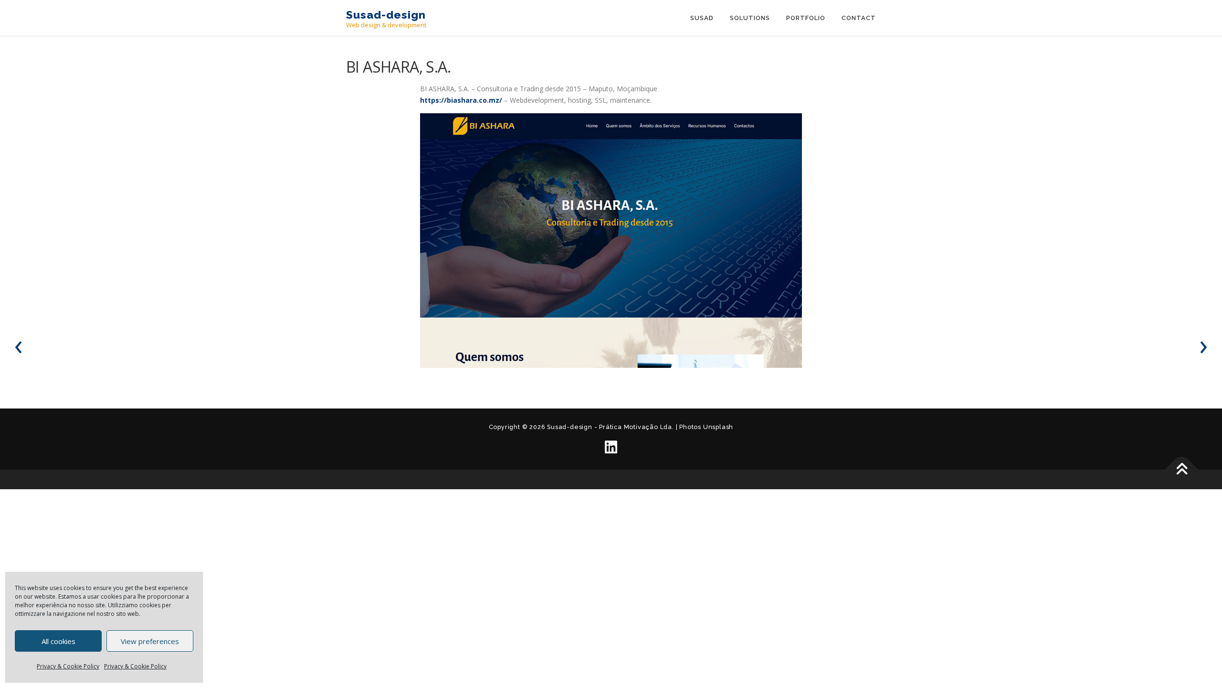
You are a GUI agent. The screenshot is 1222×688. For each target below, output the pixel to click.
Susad (702, 18)
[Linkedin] (611, 447)
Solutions (750, 18)
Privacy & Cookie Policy (68, 666)
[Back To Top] (1182, 469)
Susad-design (386, 14)
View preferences (150, 641)
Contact (859, 18)
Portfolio (805, 18)
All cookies (58, 641)
